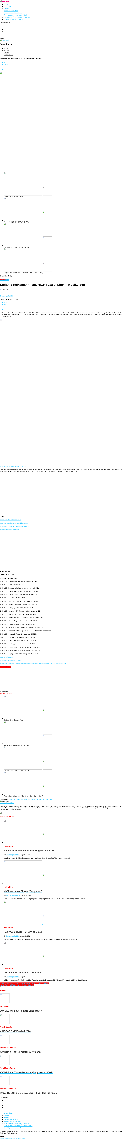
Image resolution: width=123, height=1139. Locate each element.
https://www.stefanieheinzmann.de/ (10, 520)
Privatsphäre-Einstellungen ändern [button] (16, 15)
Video (51, 799)
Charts (6, 9)
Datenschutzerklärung (12, 1119)
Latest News (8, 6)
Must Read (23, 799)
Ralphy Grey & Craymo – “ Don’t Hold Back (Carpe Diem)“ (23, 272)
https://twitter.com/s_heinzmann (9, 529)
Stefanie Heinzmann (42, 799)
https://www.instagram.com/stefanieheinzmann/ (14, 526)
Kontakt (7, 1117)
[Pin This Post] (63, 68)
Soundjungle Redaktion (7, 296)
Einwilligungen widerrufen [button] (13, 19)
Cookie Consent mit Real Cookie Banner (12, 1138)
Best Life (12, 799)
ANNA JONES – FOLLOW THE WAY (16, 222)
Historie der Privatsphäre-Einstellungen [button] (18, 17)
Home (6, 4)
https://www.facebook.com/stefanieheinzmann (14, 523)
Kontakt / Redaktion (11, 11)
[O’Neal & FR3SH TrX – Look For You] (28, 245)
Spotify (33, 799)
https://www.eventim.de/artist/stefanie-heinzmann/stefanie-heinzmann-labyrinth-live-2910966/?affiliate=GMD (33, 663)
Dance (18, 799)
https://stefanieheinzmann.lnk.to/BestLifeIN (13, 466)
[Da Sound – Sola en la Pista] (28, 195)
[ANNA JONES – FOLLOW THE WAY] (28, 220)
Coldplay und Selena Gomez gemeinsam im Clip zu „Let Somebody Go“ (24, 983)
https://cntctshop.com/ (6, 657)
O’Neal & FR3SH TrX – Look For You (16, 247)
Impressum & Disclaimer (13, 13)
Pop (29, 799)
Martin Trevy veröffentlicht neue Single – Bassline (17, 985)
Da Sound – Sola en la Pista (13, 197)
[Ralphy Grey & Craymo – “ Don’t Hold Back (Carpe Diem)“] (28, 271)
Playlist (6, 50)
